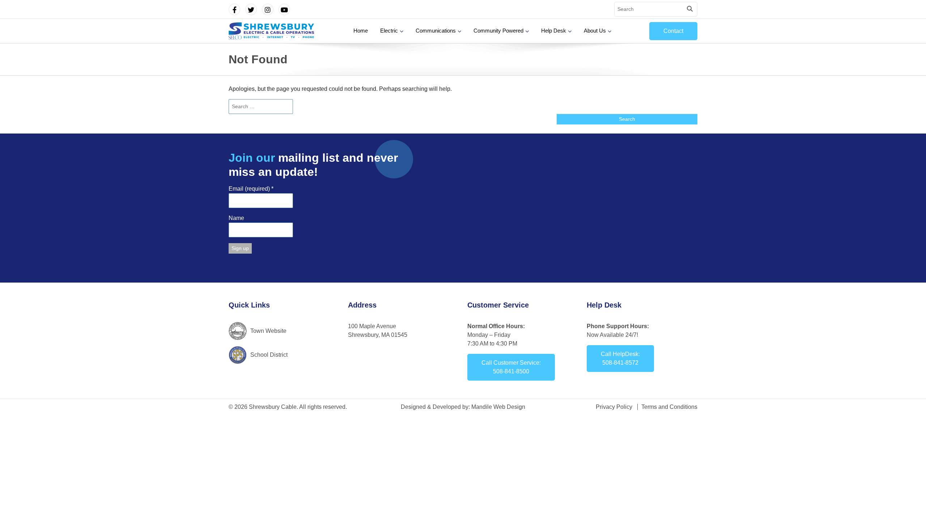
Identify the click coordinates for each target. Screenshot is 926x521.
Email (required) (251, 189)
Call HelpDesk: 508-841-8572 (620, 358)
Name (236, 218)
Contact (673, 31)
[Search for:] (463, 106)
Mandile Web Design (498, 407)
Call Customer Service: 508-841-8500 (511, 367)
